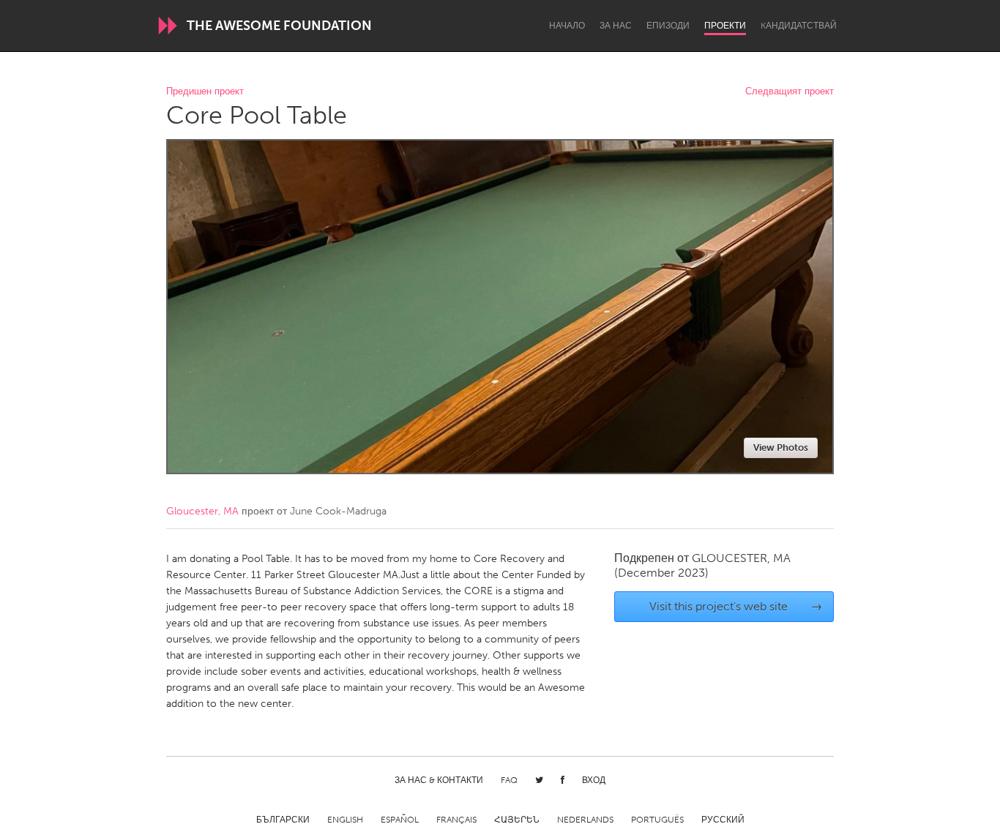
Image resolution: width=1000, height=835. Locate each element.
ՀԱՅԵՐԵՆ (517, 820)
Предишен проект (205, 92)
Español (400, 820)
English (345, 820)
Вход (593, 780)
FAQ (509, 780)
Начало (567, 25)
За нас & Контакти (439, 780)
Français (456, 820)
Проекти (725, 25)
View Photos (780, 447)
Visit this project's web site (736, 606)
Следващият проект (789, 92)
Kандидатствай (799, 25)
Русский (723, 820)
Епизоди (668, 25)
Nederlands (585, 820)
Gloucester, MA (202, 511)
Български (283, 820)
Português (657, 820)
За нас (616, 25)
